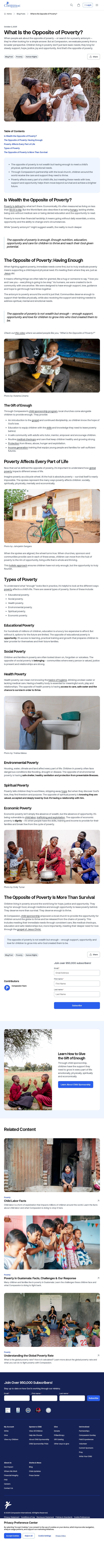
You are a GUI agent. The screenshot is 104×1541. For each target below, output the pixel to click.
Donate (57, 1431)
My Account (9, 1427)
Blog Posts (21, 14)
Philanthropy (59, 1435)
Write (6, 1431)
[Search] (71, 5)
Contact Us (8, 1488)
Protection (13, 443)
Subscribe (77, 1005)
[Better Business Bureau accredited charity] (18, 1410)
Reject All (28, 1536)
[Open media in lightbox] (52, 94)
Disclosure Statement (45, 1517)
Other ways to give (61, 1444)
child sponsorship (30, 915)
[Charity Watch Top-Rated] (38, 1410)
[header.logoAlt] (12, 7)
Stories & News (35, 1463)
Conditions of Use (28, 1517)
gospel (35, 420)
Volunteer (83, 1444)
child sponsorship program (43, 411)
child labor (30, 817)
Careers (7, 1484)
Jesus (7, 273)
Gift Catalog (59, 1439)
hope (64, 791)
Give (6, 1435)
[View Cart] (79, 5)
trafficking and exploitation (51, 817)
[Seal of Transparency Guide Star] (48, 1410)
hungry (74, 209)
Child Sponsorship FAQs (38, 1444)
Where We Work (10, 1471)
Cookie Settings (44, 1536)
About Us (7, 1463)
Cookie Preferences (82, 1517)
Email (56, 968)
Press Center (34, 1475)
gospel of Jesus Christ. (29, 929)
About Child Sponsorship (39, 1439)
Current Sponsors (86, 1448)
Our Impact (8, 1467)
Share (95, 56)
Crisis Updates (35, 1471)
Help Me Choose (35, 1435)
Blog (31, 1467)
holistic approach (18, 565)
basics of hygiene (57, 679)
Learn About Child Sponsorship (76, 1084)
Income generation (18, 447)
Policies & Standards (64, 1517)
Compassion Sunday (87, 1435)
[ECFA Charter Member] (28, 1410)
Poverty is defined (13, 206)
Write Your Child (85, 1456)
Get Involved (84, 1427)
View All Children (36, 1431)
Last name (58, 989)
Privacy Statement (11, 1517)
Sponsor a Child (35, 1427)
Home (9, 14)
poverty (8, 589)
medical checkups (26, 439)
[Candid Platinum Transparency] (8, 1410)
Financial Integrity (11, 1475)
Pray (81, 1452)
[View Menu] (97, 5)
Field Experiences (86, 1439)
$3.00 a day (15, 209)
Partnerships (84, 1431)
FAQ (5, 1480)
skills (49, 427)
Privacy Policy (61, 1536)
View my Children (11, 1439)
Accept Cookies (12, 1536)
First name (58, 979)
